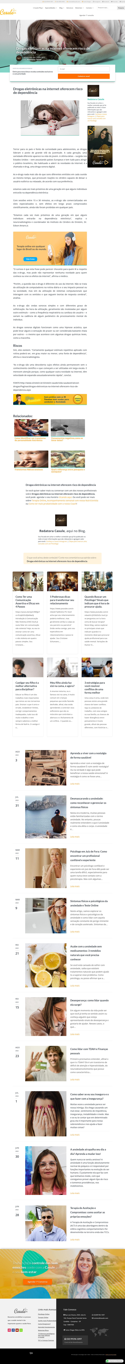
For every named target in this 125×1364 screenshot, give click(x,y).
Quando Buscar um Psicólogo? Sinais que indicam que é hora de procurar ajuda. (97, 613)
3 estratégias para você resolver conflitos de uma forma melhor (97, 697)
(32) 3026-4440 (60, 1)
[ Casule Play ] (38, 8)
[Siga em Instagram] (9, 1330)
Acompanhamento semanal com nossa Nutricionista (72, 500)
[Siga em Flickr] (21, 1330)
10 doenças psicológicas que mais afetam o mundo (46, 1335)
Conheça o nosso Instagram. (56, 541)
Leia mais (74, 783)
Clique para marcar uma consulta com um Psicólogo (97, 118)
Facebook (106, 1)
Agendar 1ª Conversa (37, 1281)
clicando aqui (65, 497)
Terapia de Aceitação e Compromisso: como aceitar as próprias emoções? (87, 1212)
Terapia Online (39, 500)
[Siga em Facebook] (13, 1330)
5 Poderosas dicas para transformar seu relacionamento (62, 613)
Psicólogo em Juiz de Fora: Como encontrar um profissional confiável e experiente (88, 856)
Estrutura (70, 8)
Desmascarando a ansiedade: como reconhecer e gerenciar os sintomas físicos (88, 803)
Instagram (97, 1)
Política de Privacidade (111, 1354)
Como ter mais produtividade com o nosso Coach (52, 503)
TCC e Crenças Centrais (46, 1340)
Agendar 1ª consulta (86, 15)
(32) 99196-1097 (48, 1)
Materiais (78, 8)
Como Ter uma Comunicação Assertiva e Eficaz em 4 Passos (28, 613)
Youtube (115, 1)
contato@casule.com (74, 1)
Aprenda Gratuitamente (46, 1327)
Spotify (123, 1)
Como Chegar (87, 1)
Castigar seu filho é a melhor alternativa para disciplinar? (28, 697)
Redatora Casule (96, 99)
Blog (60, 8)
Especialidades (50, 8)
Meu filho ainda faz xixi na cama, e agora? (62, 697)
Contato (89, 8)
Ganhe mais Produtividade (47, 1321)
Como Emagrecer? (44, 1324)
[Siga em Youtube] (17, 1330)
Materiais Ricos (43, 1330)
